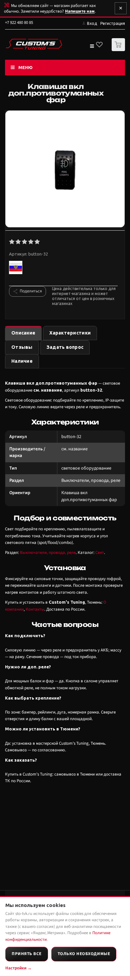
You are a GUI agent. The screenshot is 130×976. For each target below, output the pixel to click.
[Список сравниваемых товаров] (92, 47)
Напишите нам (80, 11)
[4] (31, 242)
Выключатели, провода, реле (48, 553)
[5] (37, 242)
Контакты (35, 609)
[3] (25, 242)
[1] (12, 242)
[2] (18, 242)
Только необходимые (84, 954)
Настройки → (18, 968)
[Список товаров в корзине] (119, 50)
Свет (99, 553)
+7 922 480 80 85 (19, 23)
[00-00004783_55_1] (65, 169)
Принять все (27, 954)
